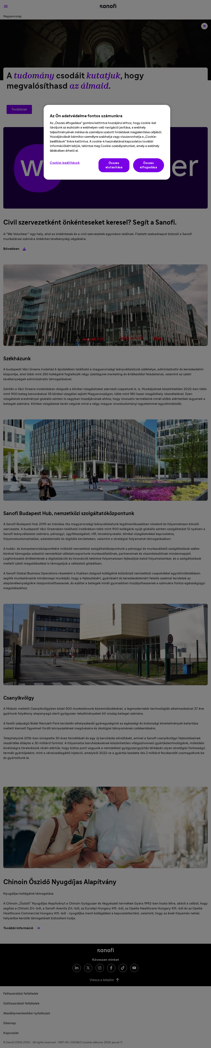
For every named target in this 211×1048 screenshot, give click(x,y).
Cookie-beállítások (65, 162)
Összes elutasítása (114, 165)
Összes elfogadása (148, 165)
